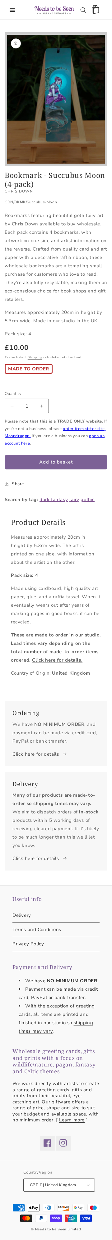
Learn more (72, 1120)
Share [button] (18, 484)
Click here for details (35, 754)
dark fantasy (54, 499)
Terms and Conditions (36, 929)
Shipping (35, 357)
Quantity (13, 393)
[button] (12, 10)
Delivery (21, 915)
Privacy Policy (28, 944)
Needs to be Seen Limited (58, 1229)
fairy (74, 499)
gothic (88, 499)
